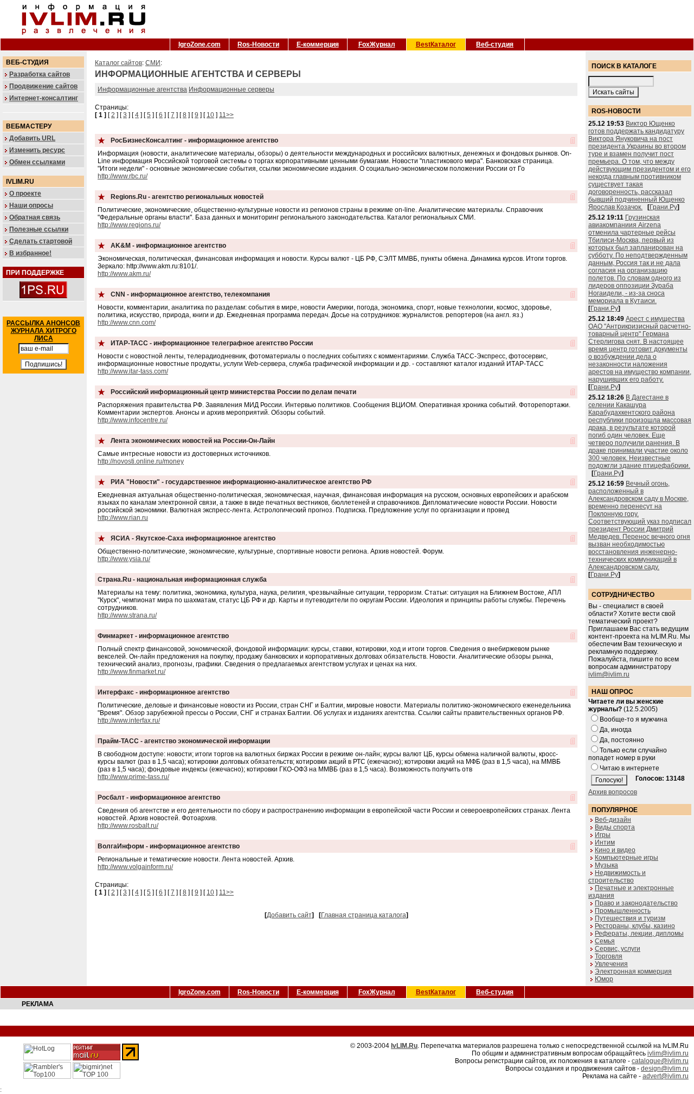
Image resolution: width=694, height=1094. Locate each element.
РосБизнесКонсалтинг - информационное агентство (194, 140)
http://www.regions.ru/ (129, 225)
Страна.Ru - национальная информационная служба (182, 579)
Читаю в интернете (629, 768)
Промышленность (623, 911)
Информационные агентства (142, 89)
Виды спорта (615, 827)
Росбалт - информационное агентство (159, 797)
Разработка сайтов (39, 74)
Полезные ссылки (38, 229)
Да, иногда (616, 729)
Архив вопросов (612, 792)
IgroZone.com (199, 44)
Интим (605, 842)
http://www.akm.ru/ (124, 274)
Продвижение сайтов (43, 86)
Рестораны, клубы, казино (635, 926)
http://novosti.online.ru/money (141, 461)
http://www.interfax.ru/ (129, 720)
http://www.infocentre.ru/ (133, 420)
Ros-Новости (258, 44)
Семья (605, 941)
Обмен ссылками (37, 162)
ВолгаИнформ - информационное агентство (169, 846)
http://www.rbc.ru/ (122, 176)
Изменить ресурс (37, 150)
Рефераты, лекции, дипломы (639, 933)
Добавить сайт (289, 915)
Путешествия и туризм (630, 918)
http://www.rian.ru (123, 518)
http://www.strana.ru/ (127, 615)
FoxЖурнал (376, 44)
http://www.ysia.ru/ (124, 559)
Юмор (604, 979)
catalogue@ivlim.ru (660, 1061)
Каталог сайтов (118, 63)
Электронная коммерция (633, 971)
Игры (603, 835)
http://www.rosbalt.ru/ (128, 825)
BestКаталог (436, 44)
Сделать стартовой (40, 241)
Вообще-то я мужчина (633, 719)
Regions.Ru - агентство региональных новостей (187, 197)
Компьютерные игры (626, 857)
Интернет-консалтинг (43, 98)
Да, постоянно (622, 740)
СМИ (152, 63)
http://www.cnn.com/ (127, 322)
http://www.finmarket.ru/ (131, 671)
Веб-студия (494, 44)
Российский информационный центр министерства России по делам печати (233, 392)
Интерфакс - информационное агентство (163, 692)
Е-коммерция (318, 44)
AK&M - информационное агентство (168, 245)
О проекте (25, 193)
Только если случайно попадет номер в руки (627, 754)
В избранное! (30, 253)
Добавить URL (32, 138)
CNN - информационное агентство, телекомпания (190, 294)
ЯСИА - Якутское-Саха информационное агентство (193, 538)
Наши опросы (31, 205)
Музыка (606, 865)
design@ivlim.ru (665, 1068)
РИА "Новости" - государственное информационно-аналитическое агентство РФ (241, 482)
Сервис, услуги (617, 949)
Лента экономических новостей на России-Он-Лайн (193, 441)
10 (210, 115)
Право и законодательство (636, 903)
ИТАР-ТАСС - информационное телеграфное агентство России (212, 343)
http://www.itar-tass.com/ (133, 371)
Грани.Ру (663, 207)
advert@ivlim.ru (665, 1076)
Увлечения (611, 964)
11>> (226, 115)
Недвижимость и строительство (617, 876)
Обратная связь (34, 217)
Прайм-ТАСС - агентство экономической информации (184, 741)
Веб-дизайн (613, 819)
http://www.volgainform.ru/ (135, 867)
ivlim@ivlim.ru (608, 674)
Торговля (608, 956)
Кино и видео (615, 850)
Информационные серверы (231, 89)
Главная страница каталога (363, 915)
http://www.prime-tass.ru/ (133, 777)
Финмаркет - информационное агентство (163, 636)
